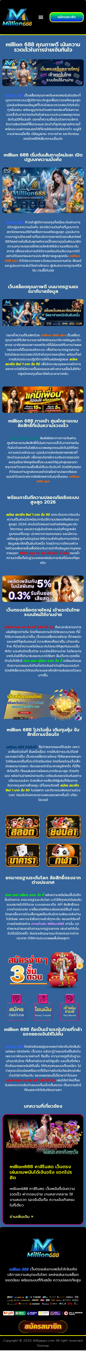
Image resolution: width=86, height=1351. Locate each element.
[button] (41, 17)
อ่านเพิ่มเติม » (21, 1216)
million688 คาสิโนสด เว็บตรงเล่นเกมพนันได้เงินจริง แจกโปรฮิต (41, 1172)
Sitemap (43, 1345)
